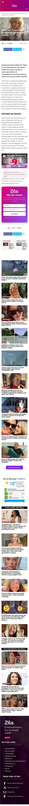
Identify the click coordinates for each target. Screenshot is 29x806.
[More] (23, 49)
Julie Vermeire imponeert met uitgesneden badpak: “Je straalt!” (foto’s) (13, 301)
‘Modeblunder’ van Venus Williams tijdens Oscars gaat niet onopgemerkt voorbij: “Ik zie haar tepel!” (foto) (14, 527)
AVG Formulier (10, 751)
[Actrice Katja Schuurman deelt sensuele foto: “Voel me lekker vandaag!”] (14, 585)
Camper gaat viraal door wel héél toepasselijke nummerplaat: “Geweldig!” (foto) (13, 369)
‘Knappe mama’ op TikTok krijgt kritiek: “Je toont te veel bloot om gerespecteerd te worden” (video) (13, 641)
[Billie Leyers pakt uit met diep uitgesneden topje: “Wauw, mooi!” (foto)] (14, 700)
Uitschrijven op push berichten (15, 761)
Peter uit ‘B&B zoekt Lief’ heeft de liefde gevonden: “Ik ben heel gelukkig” (13, 461)
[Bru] (3, 43)
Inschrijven (14, 214)
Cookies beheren (10, 756)
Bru (10, 43)
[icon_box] (13, 783)
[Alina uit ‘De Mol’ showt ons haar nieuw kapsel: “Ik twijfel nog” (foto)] (14, 658)
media (9, 228)
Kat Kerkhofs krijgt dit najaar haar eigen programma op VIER (11, 246)
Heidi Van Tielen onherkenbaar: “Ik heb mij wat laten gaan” (14, 174)
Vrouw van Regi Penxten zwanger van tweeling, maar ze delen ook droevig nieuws (14, 438)
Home (3, 13)
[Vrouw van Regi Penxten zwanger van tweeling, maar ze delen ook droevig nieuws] (14, 427)
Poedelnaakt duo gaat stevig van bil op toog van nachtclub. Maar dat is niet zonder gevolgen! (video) (14, 617)
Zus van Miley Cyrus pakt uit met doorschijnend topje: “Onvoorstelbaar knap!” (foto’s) (14, 324)
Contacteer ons (10, 763)
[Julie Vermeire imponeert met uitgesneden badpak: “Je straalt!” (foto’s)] (14, 291)
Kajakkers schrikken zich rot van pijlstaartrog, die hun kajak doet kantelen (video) (12, 346)
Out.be (7, 768)
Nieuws (7, 13)
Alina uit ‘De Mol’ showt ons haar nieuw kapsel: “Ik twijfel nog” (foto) (14, 667)
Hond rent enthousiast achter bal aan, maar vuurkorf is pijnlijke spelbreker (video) (14, 279)
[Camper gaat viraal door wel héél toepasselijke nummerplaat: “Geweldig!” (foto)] (14, 358)
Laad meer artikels (14, 467)
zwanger (19, 228)
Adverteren (8, 758)
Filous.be (8, 771)
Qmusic (13, 228)
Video (4, 274)
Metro (17, 183)
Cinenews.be (9, 766)
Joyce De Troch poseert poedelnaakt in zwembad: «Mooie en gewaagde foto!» (12, 573)
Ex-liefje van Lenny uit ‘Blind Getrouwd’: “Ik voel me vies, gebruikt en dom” (24, 246)
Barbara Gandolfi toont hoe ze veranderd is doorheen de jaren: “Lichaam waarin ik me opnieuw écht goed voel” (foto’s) (14, 392)
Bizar (4, 364)
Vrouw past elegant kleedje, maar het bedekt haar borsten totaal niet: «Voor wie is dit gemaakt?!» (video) (13, 550)
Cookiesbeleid (9, 748)
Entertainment (13, 13)
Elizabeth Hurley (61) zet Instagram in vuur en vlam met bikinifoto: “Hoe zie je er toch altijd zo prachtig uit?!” (13, 689)
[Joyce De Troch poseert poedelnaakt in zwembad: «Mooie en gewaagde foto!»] (14, 563)
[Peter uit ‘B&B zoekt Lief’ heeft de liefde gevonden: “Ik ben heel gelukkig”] (14, 450)
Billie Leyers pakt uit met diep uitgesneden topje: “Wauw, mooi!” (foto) (13, 710)
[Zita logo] (14, 5)
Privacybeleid (9, 753)
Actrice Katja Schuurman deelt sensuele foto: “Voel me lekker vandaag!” (13, 595)
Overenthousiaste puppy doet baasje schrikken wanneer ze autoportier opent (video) (14, 415)
